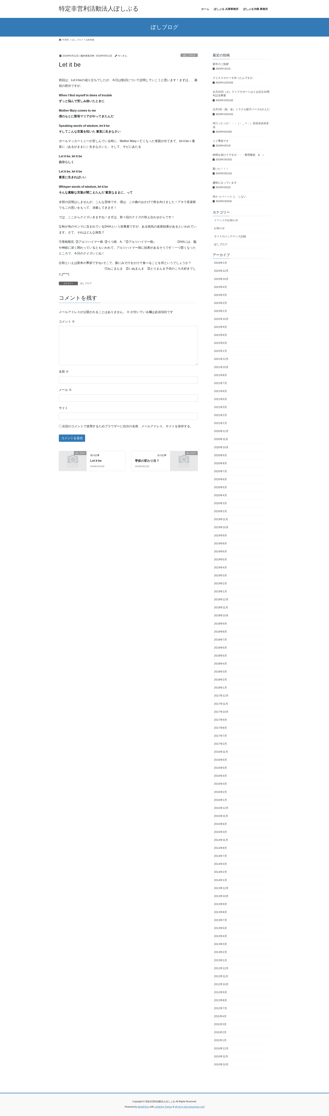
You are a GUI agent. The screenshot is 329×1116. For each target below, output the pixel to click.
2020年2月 (220, 511)
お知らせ (219, 228)
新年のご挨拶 (221, 64)
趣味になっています (225, 182)
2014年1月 (220, 880)
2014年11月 (221, 839)
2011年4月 (220, 1016)
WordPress (143, 1107)
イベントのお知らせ (226, 220)
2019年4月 (220, 567)
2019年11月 (221, 519)
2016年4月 (220, 775)
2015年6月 (220, 823)
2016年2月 (220, 791)
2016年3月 (220, 783)
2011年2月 (220, 1032)
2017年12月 (221, 695)
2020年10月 (221, 447)
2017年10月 (221, 711)
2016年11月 (221, 751)
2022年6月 (220, 334)
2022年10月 (221, 318)
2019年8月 (220, 543)
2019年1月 (220, 591)
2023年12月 (221, 270)
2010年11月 (221, 1056)
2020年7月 (220, 471)
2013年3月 (220, 944)
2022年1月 (220, 350)
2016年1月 (220, 799)
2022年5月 (220, 342)
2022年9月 (220, 326)
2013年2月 (220, 952)
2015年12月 (221, 807)
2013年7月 (220, 920)
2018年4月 (220, 663)
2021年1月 (220, 423)
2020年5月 (220, 487)
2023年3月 (220, 294)
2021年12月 (221, 358)
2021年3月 (220, 407)
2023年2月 (220, 302)
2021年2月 (220, 415)
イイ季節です (221, 140)
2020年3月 (220, 503)
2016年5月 (220, 767)
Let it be (97, 460)
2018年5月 (220, 655)
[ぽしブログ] (72, 459)
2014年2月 (220, 871)
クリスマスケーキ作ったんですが (233, 77)
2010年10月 (221, 1064)
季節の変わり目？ (147, 460)
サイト (63, 408)
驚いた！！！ (221, 168)
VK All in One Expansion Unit (189, 1107)
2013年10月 (221, 896)
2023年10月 (221, 278)
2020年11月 (221, 439)
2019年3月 (220, 575)
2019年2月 (220, 583)
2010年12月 (221, 1048)
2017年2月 (220, 743)
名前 (64, 371)
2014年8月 (220, 847)
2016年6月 (220, 759)
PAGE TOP (318, 1079)
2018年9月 (220, 623)
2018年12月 (221, 599)
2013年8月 (220, 912)
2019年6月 (220, 551)
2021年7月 (220, 383)
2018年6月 (220, 647)
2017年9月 (220, 719)
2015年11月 (221, 815)
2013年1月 (220, 960)
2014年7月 (220, 855)
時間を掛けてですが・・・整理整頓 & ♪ (238, 154)
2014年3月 (220, 863)
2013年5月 (220, 928)
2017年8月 (220, 727)
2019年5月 (220, 559)
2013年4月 (220, 936)
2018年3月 (220, 671)
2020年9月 (220, 455)
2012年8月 (220, 1000)
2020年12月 (221, 431)
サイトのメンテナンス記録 (230, 236)
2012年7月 (220, 1008)
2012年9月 (220, 992)
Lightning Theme (163, 1107)
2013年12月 (221, 888)
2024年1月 (220, 262)
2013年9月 (220, 904)
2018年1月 (220, 687)
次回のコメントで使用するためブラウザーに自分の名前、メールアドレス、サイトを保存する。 (127, 426)
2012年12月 (221, 968)
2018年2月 (220, 679)
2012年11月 (221, 976)
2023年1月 (220, 310)
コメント (67, 321)
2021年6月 (220, 391)
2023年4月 (220, 286)
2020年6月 (220, 479)
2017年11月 (221, 703)
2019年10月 (221, 527)
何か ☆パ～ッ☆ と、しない (229, 196)
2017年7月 (220, 735)
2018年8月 (220, 631)
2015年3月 (220, 831)
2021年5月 (220, 399)
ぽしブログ (189, 55)
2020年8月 (220, 463)
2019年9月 (220, 535)
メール (65, 389)
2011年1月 (220, 1040)
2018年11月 (221, 607)
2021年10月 (221, 367)
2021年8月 (220, 375)
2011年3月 (220, 1024)
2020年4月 (220, 495)
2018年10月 (221, 615)
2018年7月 (220, 639)
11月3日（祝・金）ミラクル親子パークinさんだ (241, 109)
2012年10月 (221, 984)
